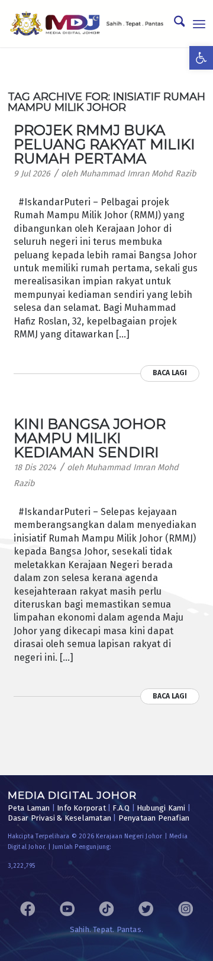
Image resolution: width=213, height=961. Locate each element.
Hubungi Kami (161, 807)
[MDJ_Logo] (87, 23)
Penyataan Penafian (154, 818)
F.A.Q (121, 807)
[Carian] (173, 23)
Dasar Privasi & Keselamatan (59, 818)
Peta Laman (29, 807)
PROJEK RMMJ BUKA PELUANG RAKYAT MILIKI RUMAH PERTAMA (104, 144)
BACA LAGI (170, 373)
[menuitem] (173, 23)
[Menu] (199, 23)
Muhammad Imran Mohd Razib (138, 174)
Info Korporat (81, 807)
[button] (201, 58)
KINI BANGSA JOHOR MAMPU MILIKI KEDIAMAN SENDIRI (90, 438)
